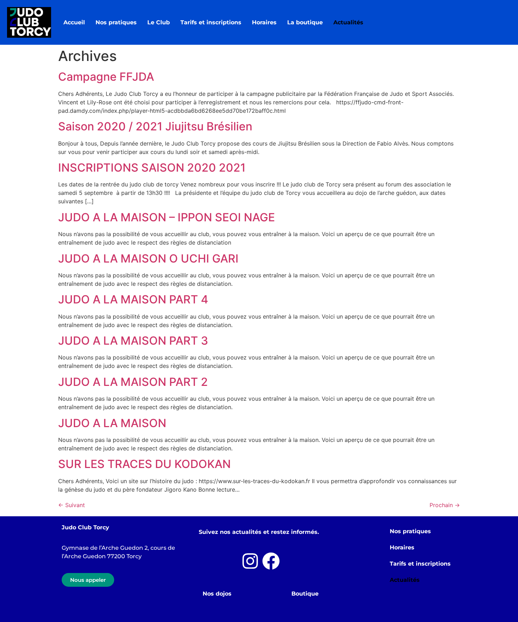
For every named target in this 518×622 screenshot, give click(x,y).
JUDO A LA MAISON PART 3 (133, 340)
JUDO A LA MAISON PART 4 (133, 299)
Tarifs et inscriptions (210, 22)
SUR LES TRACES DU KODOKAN (144, 464)
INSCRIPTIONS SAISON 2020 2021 (152, 167)
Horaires (264, 22)
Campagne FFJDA (106, 77)
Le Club (158, 22)
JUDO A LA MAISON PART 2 (133, 382)
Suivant (71, 505)
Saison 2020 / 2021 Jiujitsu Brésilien (155, 126)
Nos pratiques (116, 22)
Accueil (74, 22)
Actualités (348, 22)
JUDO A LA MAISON (112, 423)
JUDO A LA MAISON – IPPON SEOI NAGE (166, 217)
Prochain (445, 505)
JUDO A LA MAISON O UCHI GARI (148, 258)
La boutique (305, 22)
